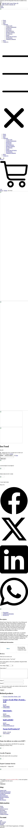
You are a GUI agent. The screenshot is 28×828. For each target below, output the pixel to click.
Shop (4, 23)
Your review (3, 668)
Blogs (4, 40)
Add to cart (3, 458)
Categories (5, 24)
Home (4, 20)
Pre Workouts (9, 33)
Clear (16, 455)
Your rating (3, 665)
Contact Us (5, 42)
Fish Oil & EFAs (10, 31)
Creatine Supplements (11, 27)
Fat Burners (8, 29)
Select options (6, 706)
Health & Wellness (10, 32)
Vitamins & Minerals (11, 39)
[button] (14, 88)
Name (2, 680)
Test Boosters (9, 38)
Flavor (1, 455)
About (4, 21)
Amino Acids (9, 25)
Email (2, 683)
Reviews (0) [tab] (6, 615)
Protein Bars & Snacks (11, 36)
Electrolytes (8, 28)
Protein (7, 35)
